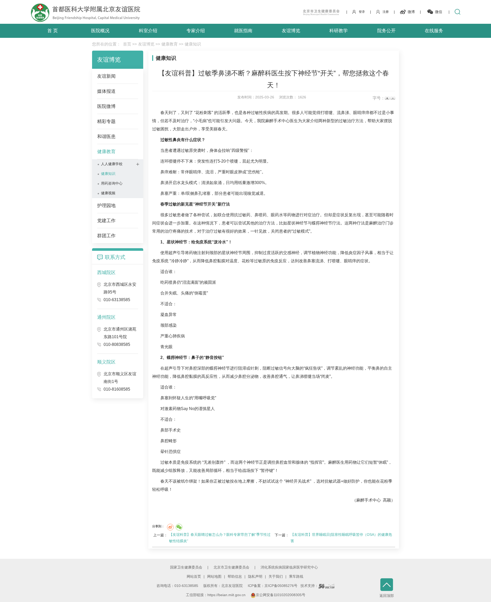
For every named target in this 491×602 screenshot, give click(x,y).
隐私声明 (255, 576)
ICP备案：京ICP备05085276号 (272, 586)
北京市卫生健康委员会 (231, 567)
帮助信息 (235, 576)
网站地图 (214, 576)
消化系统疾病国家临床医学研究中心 (289, 567)
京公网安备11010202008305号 (280, 595)
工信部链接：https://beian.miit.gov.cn (216, 595)
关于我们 (276, 576)
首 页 (52, 30)
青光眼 (166, 347)
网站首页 (194, 576)
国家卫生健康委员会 (186, 567)
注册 (386, 12)
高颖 (387, 500)
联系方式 (115, 257)
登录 (362, 12)
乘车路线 (296, 576)
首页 (127, 44)
